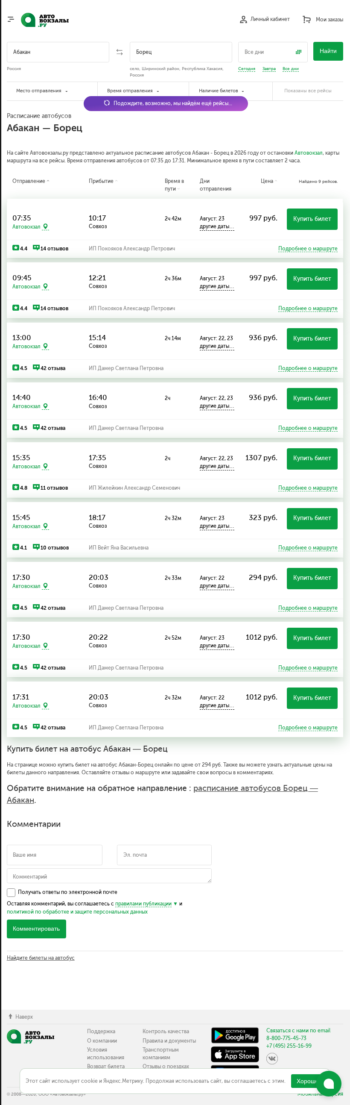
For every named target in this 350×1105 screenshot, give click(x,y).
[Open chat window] (328, 1083)
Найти (328, 51)
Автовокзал (309, 153)
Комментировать (36, 929)
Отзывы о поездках (166, 1067)
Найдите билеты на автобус (41, 958)
